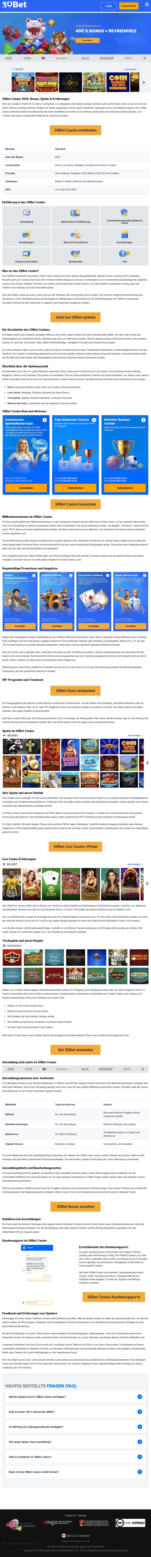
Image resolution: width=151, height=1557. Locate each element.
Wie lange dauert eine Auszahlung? (30, 1441)
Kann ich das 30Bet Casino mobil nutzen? (34, 1471)
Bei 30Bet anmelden (75, 1050)
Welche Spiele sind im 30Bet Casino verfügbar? (37, 1396)
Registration (129, 5)
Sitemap (82, 1515)
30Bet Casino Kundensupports (113, 1297)
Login (108, 5)
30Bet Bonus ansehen (75, 1206)
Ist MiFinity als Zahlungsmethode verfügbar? (36, 1426)
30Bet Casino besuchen (75, 504)
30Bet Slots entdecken (75, 690)
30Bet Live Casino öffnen (75, 846)
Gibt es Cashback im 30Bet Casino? (30, 1456)
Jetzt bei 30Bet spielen (75, 317)
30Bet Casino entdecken (75, 130)
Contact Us (70, 1515)
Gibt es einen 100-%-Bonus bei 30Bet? (32, 1411)
